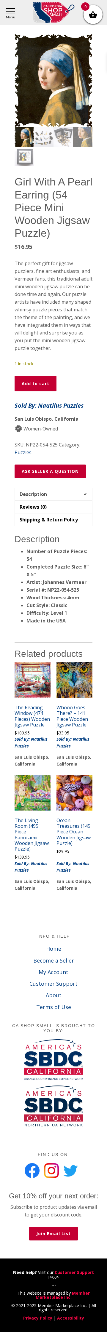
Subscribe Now (53, 689)
